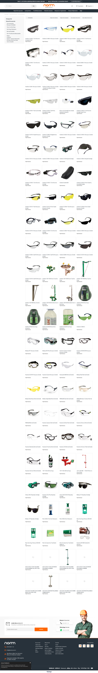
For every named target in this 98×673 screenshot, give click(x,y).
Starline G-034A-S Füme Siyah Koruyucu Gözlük (83, 207)
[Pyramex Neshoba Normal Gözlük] (33, 437)
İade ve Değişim (48, 650)
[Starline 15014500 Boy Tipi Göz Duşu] (84, 269)
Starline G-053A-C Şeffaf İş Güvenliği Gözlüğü (48, 111)
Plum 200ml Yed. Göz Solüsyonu (49, 518)
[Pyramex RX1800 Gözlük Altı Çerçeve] (84, 533)
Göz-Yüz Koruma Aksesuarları (14, 33)
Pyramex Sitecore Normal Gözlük (84, 422)
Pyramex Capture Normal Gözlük (49, 422)
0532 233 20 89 (66, 630)
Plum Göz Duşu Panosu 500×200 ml (84, 519)
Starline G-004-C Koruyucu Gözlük (84, 86)
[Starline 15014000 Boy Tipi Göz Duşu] (33, 293)
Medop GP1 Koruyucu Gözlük (31, 350)
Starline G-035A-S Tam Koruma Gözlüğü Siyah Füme (84, 111)
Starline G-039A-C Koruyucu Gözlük (50, 62)
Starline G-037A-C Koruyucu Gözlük (33, 230)
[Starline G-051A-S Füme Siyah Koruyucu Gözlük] (50, 197)
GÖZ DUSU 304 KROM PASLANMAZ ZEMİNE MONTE (50, 591)
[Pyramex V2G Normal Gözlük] (67, 437)
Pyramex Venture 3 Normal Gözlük (84, 446)
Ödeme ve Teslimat (59, 650)
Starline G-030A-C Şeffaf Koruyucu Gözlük (33, 255)
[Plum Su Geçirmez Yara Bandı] (50, 533)
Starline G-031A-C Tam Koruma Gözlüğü (84, 39)
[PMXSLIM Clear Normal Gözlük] (67, 389)
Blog (36, 650)
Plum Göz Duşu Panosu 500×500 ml (32, 543)
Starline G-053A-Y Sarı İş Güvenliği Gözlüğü (33, 111)
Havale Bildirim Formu (49, 651)
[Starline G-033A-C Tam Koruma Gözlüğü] (33, 173)
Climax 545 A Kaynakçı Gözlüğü (32, 494)
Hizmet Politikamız (39, 646)
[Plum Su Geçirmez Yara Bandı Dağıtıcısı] (67, 533)
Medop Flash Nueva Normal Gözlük (33, 398)
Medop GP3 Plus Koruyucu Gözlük (50, 350)
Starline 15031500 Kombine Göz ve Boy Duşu (50, 303)
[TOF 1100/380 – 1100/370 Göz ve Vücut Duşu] (84, 461)
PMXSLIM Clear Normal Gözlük (66, 398)
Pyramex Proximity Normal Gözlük (50, 446)
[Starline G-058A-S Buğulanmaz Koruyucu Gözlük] (50, 125)
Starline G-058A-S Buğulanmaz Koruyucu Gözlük (49, 135)
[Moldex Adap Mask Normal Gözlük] (50, 389)
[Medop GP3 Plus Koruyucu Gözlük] (50, 341)
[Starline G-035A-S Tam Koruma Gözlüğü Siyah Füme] (84, 101)
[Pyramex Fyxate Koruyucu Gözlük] (50, 365)
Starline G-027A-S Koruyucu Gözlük (85, 254)
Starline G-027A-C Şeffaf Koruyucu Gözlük (33, 279)
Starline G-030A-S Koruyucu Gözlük (85, 230)
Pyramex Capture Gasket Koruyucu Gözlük (65, 351)
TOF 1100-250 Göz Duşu (48, 470)
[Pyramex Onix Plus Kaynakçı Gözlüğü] (50, 485)
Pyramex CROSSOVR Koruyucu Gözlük (84, 351)
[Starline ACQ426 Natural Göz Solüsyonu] (50, 317)
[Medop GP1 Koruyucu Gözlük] (33, 341)
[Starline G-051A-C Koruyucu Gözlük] (33, 149)
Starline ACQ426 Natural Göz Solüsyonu (49, 327)
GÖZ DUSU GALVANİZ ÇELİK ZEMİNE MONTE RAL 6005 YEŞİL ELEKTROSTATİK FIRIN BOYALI (33, 591)
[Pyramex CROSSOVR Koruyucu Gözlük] (84, 341)
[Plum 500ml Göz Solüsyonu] (67, 509)
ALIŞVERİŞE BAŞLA (76, 1)
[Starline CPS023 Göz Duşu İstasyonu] (33, 317)
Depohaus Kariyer (39, 648)
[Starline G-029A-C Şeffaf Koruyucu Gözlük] (50, 245)
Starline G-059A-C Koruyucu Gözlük (85, 134)
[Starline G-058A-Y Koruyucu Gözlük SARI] (67, 29)
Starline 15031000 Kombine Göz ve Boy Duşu (68, 303)
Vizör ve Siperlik (10, 41)
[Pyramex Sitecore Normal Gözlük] (84, 413)
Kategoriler (9, 19)
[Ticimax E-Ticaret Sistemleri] (49, 672)
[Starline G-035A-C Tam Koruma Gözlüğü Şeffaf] (33, 29)
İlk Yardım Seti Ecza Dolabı (12, 40)
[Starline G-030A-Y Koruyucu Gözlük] (67, 221)
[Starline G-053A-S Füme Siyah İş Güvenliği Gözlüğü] (84, 173)
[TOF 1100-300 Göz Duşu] (67, 461)
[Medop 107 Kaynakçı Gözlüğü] (33, 509)
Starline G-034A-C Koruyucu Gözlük (68, 62)
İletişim (36, 651)
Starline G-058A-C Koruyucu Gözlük (50, 158)
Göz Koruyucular (10, 23)
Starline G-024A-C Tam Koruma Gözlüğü (32, 63)
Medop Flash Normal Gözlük (83, 374)
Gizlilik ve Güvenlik (59, 648)
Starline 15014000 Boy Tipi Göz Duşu (32, 303)
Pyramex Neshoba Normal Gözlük (33, 446)
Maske (8, 35)
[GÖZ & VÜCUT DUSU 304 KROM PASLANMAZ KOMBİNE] (50, 557)
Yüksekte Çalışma (48, 10)
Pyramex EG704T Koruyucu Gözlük (33, 374)
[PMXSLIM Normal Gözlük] (33, 413)
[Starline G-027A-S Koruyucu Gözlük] (84, 245)
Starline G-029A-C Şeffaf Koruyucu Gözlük (50, 255)
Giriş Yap (46, 646)
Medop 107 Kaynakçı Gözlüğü (32, 518)
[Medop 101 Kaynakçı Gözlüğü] (84, 485)
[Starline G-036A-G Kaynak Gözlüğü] (84, 149)
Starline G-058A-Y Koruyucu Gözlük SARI (68, 39)
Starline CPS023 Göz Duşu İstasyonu (31, 327)
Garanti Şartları (58, 651)
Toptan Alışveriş (48, 653)
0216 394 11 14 (66, 623)
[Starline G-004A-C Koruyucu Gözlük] (67, 77)
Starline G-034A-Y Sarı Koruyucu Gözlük (67, 207)
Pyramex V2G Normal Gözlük (66, 446)
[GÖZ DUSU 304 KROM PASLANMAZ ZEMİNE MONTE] (50, 581)
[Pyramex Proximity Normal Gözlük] (50, 437)
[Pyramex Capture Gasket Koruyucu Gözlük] (67, 341)
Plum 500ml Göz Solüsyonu (66, 518)
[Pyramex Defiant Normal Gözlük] (67, 413)
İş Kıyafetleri (28, 10)
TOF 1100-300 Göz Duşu (65, 470)
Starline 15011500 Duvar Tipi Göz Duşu (50, 279)
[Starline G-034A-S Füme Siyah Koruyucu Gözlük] (84, 197)
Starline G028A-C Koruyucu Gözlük (84, 62)
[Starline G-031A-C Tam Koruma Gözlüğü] (84, 29)
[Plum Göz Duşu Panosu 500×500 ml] (33, 533)
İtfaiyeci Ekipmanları (73, 10)
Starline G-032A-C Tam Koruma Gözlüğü (49, 183)
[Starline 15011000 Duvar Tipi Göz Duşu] (67, 269)
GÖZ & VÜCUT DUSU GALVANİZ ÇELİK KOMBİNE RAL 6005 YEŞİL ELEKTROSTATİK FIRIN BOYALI (32, 567)
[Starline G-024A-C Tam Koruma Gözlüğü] (33, 53)
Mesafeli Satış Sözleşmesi (61, 646)
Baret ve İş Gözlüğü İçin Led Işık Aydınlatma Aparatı (67, 111)
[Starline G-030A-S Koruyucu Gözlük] (84, 221)
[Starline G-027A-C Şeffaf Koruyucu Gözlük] (33, 269)
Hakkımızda (37, 644)
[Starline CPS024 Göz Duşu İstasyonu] (84, 293)
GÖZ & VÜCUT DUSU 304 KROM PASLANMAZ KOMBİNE (49, 567)
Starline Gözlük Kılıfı (64, 182)
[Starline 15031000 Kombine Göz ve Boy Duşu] (67, 293)
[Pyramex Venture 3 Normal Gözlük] (84, 437)
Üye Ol (46, 644)
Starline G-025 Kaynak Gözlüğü (67, 158)
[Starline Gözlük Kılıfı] (67, 173)
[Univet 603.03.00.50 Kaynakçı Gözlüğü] (67, 485)
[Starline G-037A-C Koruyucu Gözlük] (33, 221)
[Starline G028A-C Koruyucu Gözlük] (84, 53)
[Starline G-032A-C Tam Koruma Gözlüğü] (50, 173)
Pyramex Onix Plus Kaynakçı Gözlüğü (48, 495)
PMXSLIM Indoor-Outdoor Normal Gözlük (84, 399)
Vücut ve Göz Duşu (11, 27)
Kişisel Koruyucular (18, 10)
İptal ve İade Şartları (59, 653)
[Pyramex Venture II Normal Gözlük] (33, 461)
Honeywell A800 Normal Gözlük (67, 374)
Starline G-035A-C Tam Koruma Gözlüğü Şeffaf (32, 39)
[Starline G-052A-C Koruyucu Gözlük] (67, 125)
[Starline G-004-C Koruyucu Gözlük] (84, 77)
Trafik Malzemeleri (37, 10)
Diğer (81, 10)
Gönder (41, 629)
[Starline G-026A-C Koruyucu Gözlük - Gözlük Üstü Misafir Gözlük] (50, 77)
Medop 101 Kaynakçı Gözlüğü (83, 494)
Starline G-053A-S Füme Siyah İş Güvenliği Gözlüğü (84, 183)
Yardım (56, 644)
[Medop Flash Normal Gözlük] (84, 365)
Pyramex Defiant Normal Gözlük (67, 422)
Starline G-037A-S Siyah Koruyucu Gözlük (33, 135)
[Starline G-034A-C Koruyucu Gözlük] (67, 53)
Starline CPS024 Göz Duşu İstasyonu (83, 303)
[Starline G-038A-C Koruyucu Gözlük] (50, 29)
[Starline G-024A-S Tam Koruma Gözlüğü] (50, 221)
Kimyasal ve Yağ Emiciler (60, 10)
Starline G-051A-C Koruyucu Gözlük (33, 158)
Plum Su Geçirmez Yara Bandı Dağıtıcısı (66, 543)
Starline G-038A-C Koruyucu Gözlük (50, 38)
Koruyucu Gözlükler (11, 25)
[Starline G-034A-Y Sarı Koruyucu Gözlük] (67, 197)
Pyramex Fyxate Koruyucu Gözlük (50, 374)
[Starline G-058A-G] (84, 317)
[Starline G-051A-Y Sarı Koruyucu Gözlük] (33, 197)
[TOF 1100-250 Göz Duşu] (50, 461)
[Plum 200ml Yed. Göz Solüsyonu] (50, 509)
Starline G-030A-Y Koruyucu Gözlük (68, 230)
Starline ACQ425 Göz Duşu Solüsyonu (66, 327)
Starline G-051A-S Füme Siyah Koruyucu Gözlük (49, 207)
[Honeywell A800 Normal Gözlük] (67, 365)
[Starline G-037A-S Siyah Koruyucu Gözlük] (33, 125)
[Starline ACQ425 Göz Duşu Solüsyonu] (67, 317)
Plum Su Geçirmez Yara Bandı (49, 542)
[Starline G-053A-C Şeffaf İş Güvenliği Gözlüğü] (50, 101)
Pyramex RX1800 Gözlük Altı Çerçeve (83, 543)
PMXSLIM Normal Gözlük (31, 422)
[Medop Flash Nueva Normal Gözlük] (33, 389)
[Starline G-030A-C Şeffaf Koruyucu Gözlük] (33, 245)
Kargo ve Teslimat (48, 648)
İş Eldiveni (9, 37)
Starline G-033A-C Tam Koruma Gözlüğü (32, 183)
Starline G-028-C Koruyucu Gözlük (33, 86)
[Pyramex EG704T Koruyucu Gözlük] (33, 365)
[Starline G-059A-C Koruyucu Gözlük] (84, 125)
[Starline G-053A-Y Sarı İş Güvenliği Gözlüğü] (33, 101)
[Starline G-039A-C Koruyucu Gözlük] (50, 53)
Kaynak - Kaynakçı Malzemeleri (13, 38)
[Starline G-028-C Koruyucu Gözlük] (33, 77)
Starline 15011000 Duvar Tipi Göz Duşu (67, 279)
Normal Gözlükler (11, 31)
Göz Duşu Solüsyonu (11, 29)
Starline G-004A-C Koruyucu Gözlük (68, 86)
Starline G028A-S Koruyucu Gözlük (67, 254)
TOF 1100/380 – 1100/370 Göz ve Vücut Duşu (84, 471)
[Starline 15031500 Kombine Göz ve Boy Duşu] (50, 293)
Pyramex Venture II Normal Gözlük (33, 470)
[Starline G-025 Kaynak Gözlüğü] (67, 149)
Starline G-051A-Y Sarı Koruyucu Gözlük (32, 207)
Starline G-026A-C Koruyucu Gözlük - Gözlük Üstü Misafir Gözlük (50, 87)
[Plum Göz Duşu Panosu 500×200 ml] (84, 509)
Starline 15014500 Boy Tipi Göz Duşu (84, 279)
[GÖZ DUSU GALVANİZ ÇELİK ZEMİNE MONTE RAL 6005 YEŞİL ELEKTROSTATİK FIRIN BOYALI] (33, 581)
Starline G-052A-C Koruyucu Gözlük (68, 134)
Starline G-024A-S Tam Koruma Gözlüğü (49, 231)
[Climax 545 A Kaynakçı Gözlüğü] (33, 485)
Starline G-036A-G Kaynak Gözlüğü (84, 158)
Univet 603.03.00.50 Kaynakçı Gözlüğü (66, 495)
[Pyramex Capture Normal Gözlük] (50, 413)
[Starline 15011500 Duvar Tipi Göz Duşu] (50, 269)
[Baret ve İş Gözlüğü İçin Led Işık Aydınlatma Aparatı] (67, 101)
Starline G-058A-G (81, 326)
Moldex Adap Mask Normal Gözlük (50, 398)
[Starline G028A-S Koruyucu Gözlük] (67, 245)
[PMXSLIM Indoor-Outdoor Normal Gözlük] (84, 389)
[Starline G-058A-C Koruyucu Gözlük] (50, 149)
